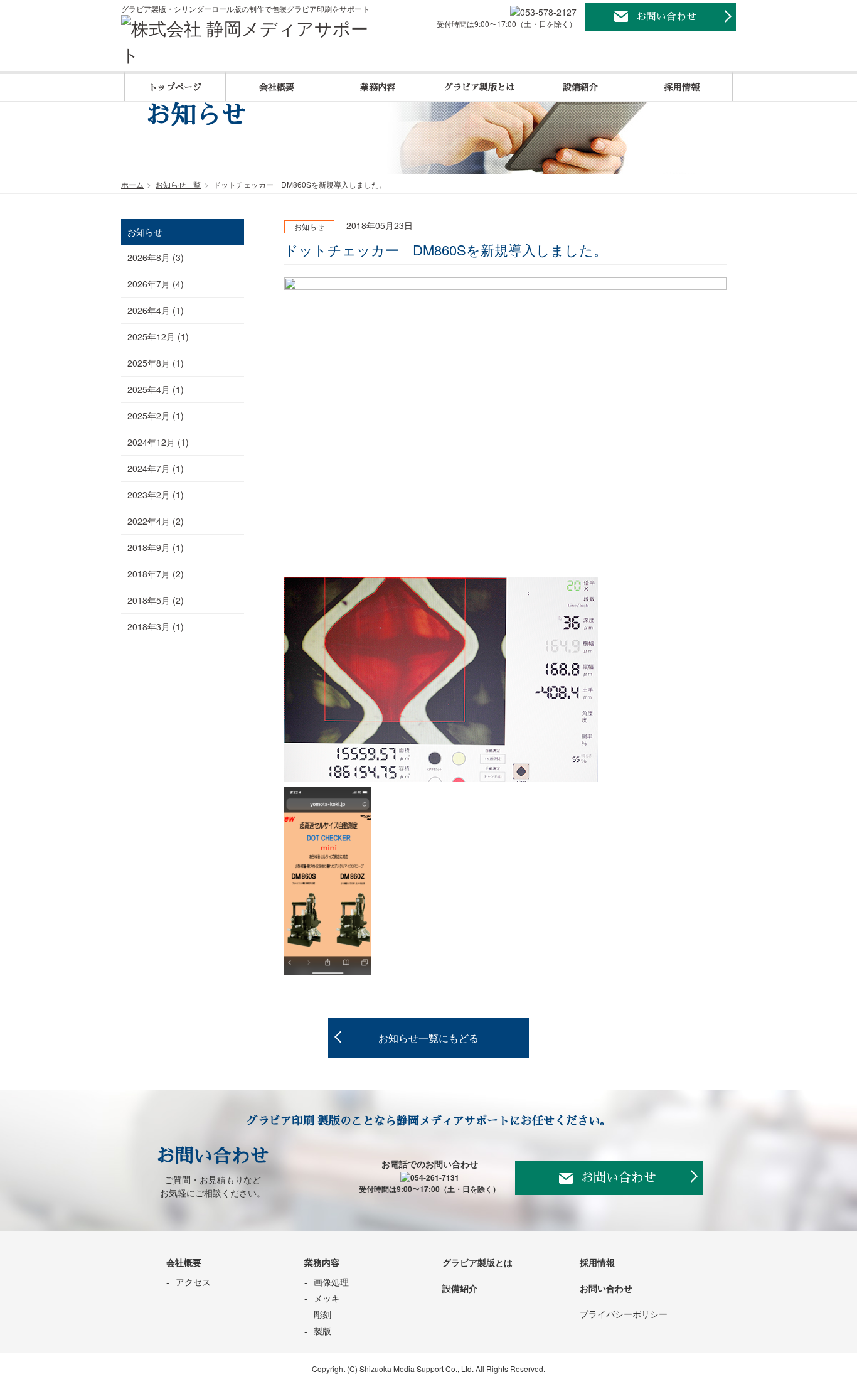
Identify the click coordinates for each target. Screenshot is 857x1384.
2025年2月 (148, 415)
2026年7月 (148, 283)
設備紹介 (580, 87)
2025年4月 (148, 389)
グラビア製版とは (479, 87)
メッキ (327, 1298)
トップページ (175, 87)
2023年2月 (148, 494)
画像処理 (331, 1281)
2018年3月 (148, 626)
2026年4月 (148, 310)
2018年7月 (148, 573)
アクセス (193, 1281)
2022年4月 (148, 521)
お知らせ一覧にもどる (428, 1038)
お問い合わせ (666, 17)
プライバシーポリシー (624, 1313)
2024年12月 (151, 442)
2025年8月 (148, 363)
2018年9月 (148, 547)
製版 (322, 1330)
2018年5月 (148, 600)
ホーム (132, 184)
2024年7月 (148, 468)
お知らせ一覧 (178, 184)
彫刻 (322, 1314)
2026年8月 (148, 257)
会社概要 (276, 87)
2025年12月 (151, 336)
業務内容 (377, 87)
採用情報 (682, 87)
